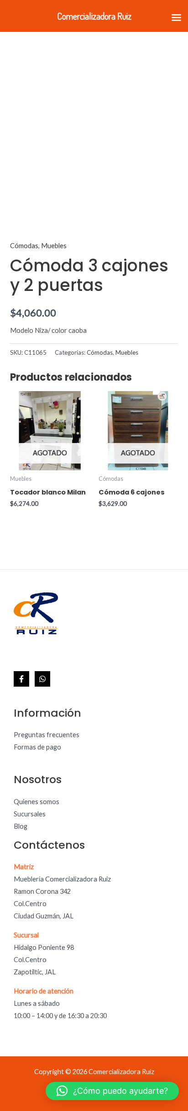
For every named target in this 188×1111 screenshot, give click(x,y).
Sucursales (30, 814)
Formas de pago (37, 747)
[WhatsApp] (42, 679)
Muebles (54, 246)
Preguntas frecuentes (46, 735)
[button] (112, 1091)
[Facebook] (21, 679)
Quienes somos (36, 801)
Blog (20, 826)
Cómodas (24, 246)
